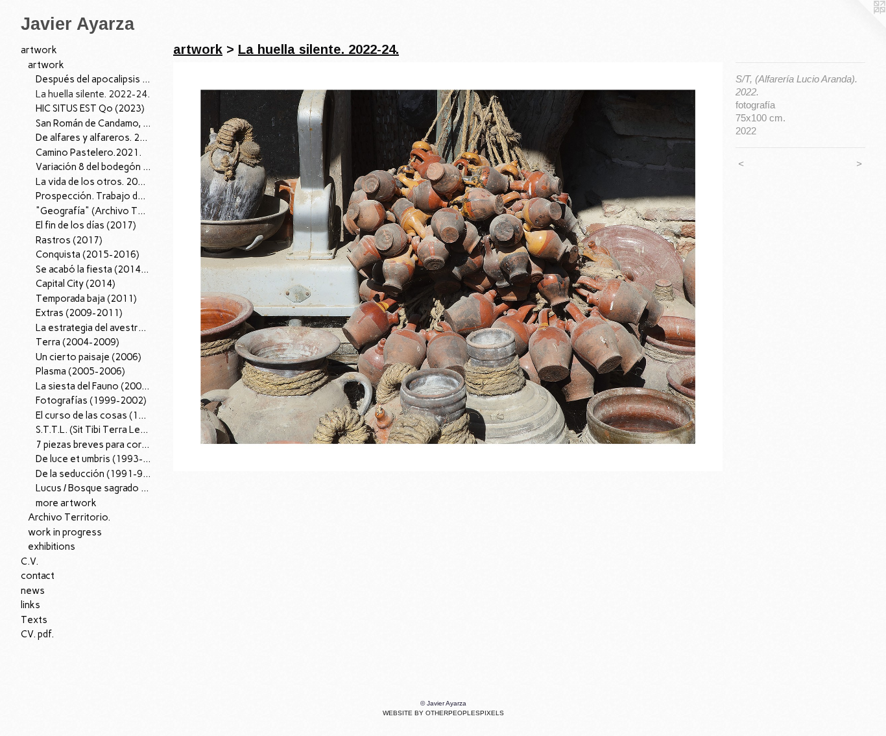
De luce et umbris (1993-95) (93, 459)
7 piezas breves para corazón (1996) (93, 444)
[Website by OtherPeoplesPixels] (860, 26)
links (30, 605)
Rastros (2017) (69, 240)
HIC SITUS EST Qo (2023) (90, 108)
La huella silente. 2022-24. (93, 94)
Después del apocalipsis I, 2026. (93, 79)
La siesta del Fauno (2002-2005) (93, 386)
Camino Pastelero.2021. (88, 152)
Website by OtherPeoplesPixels (443, 713)
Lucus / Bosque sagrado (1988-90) (93, 488)
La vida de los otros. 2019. (93, 182)
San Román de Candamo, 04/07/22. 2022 (93, 123)
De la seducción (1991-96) (93, 474)
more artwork (66, 503)
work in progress (65, 532)
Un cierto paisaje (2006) (88, 357)
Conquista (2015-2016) (87, 254)
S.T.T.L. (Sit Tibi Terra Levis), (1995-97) (93, 429)
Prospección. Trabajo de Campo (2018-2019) (93, 196)
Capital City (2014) (75, 283)
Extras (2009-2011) (79, 313)
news (33, 590)
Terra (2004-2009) (77, 342)
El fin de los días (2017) (86, 225)
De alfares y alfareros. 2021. (93, 137)
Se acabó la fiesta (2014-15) (93, 269)
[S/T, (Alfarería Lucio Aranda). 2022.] (448, 266)
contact (37, 576)
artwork (39, 50)
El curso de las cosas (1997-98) (93, 415)
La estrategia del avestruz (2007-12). (93, 328)
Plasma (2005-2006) (80, 371)
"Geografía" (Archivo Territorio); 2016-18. (93, 211)
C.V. (29, 561)
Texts (34, 620)
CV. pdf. (37, 634)
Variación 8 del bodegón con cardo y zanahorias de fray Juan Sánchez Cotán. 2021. (93, 167)
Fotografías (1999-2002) (91, 400)
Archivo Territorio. (69, 517)
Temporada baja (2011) (86, 298)
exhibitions (51, 546)
